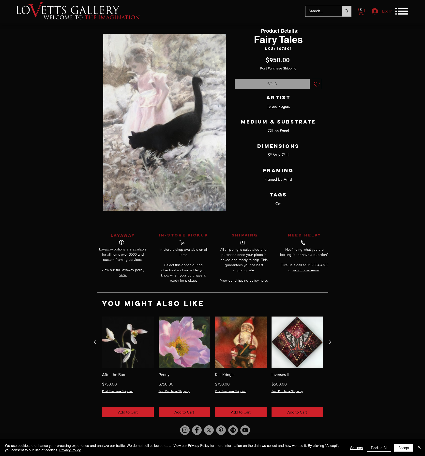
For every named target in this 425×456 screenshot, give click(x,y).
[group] (212, 366)
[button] (361, 11)
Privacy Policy (70, 449)
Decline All (379, 447)
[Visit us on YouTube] (245, 430)
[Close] (419, 447)
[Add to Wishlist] (317, 84)
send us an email (306, 270)
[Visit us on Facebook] (197, 430)
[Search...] (346, 11)
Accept (403, 447)
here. (123, 275)
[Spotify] (233, 430)
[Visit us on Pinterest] (221, 430)
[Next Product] (330, 342)
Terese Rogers (278, 106)
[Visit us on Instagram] (185, 430)
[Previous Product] (95, 342)
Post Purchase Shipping (278, 68)
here (263, 280)
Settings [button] (356, 447)
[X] (209, 430)
